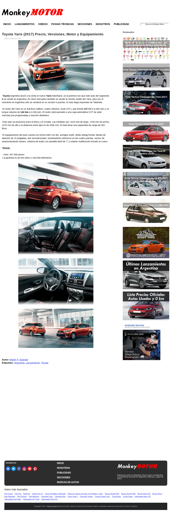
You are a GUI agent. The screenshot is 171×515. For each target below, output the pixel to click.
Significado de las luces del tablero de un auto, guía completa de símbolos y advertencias (146, 43)
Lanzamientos (24, 24)
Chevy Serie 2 (73, 496)
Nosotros (103, 24)
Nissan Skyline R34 (128, 494)
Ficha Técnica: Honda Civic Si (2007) (146, 124)
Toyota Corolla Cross (102, 496)
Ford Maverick (34, 496)
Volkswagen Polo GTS (49, 499)
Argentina (19, 362)
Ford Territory (22, 496)
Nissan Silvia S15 (143, 494)
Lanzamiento (33, 362)
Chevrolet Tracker (86, 496)
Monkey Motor (52, 506)
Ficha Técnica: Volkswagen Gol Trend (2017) (146, 97)
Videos (43, 24)
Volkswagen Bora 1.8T (143, 496)
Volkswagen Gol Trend (31, 499)
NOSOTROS (63, 467)
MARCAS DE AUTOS (68, 482)
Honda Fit (26, 494)
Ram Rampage (9, 496)
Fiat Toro (18, 494)
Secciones (84, 24)
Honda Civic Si (37, 494)
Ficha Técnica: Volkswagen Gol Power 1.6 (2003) (146, 69)
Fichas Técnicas (62, 24)
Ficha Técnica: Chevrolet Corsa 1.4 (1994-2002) (146, 205)
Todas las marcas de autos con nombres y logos (85, 494)
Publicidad (121, 24)
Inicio (7, 24)
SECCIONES (63, 477)
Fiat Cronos (8, 494)
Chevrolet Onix (60, 496)
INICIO (60, 463)
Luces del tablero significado (55, 494)
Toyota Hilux (116, 496)
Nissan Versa (157, 494)
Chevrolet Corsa (47, 496)
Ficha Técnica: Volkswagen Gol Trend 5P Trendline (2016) (146, 152)
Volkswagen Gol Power (12, 499)
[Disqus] (56, 416)
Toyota (44, 362)
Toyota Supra (128, 496)
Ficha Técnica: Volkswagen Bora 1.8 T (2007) (146, 178)
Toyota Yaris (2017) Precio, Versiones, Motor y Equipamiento (52, 34)
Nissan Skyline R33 (112, 494)
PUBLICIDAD (64, 472)
